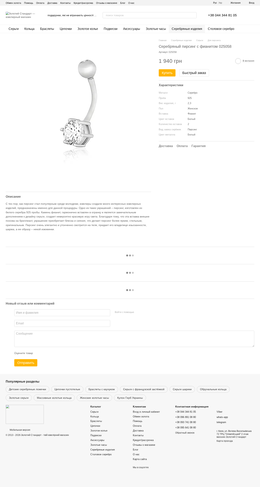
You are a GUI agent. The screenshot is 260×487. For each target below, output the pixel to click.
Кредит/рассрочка (83, 3)
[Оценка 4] (57, 353)
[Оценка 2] (45, 353)
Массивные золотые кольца (54, 397)
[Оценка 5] (64, 353)
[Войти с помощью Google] (144, 312)
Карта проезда (225, 441)
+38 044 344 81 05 (222, 15)
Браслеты (47, 28)
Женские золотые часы (94, 397)
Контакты (65, 3)
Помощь (28, 3)
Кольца (29, 28)
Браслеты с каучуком (102, 389)
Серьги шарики (182, 389)
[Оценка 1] (39, 353)
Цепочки (66, 28)
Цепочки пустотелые (67, 389)
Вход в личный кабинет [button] (146, 411)
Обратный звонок (184, 432)
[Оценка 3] (51, 353)
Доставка (52, 3)
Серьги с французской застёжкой (143, 389)
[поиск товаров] (194, 15)
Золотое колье (87, 28)
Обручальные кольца (213, 389)
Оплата (40, 3)
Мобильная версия (19, 430)
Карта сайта (140, 459)
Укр (220, 3)
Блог (122, 3)
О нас (131, 3)
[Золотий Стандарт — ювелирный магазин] (25, 414)
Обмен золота (13, 3)
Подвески (110, 28)
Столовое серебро (221, 28)
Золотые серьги (19, 397)
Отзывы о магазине (106, 3)
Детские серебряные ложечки (27, 389)
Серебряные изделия (187, 28)
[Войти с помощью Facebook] (138, 312)
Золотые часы (156, 28)
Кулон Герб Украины (130, 397)
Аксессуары (131, 28)
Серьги (14, 28)
